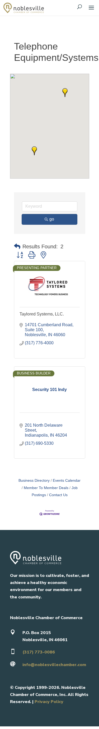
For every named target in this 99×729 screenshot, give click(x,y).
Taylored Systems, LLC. (42, 314)
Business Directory (34, 481)
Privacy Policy (49, 702)
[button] (65, 92)
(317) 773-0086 (38, 652)
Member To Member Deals (46, 488)
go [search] (51, 219)
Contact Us (58, 495)
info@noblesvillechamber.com (54, 665)
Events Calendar (67, 481)
